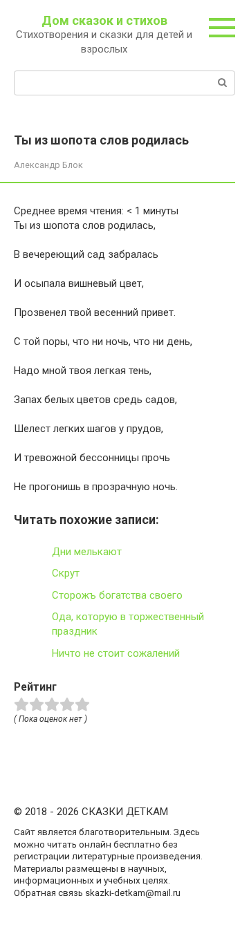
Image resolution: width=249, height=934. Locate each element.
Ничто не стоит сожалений (116, 653)
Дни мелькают (87, 551)
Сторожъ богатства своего (117, 595)
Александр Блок (48, 165)
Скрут (66, 573)
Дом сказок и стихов (104, 20)
